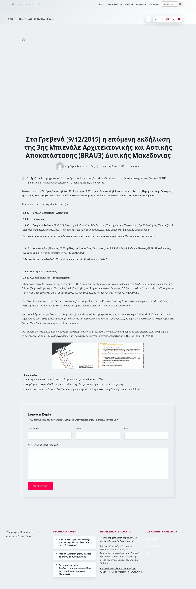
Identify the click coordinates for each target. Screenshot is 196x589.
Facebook (152, 546)
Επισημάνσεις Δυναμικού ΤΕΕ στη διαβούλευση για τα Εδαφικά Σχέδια (65, 379)
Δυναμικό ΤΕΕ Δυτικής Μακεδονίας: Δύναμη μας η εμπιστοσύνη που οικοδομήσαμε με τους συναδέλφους (84, 389)
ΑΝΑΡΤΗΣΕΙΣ (112, 4)
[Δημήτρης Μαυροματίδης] (27, 4)
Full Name (33, 429)
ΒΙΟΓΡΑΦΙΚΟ (141, 4)
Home (9, 18)
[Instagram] (167, 19)
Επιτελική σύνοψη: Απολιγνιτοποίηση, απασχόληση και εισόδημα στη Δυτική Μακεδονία (75, 569)
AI (121, 4)
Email (80, 429)
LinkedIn (152, 538)
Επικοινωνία (136, 571)
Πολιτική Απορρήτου (119, 571)
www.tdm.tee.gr (64, 336)
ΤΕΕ (21, 18)
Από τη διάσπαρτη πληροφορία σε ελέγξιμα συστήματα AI (75, 555)
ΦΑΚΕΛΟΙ (129, 4)
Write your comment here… (43, 445)
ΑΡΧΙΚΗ (102, 4)
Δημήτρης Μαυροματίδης (80, 166)
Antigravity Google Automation (115, 568)
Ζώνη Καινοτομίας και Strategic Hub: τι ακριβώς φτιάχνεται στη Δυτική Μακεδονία (75, 542)
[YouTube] (179, 19)
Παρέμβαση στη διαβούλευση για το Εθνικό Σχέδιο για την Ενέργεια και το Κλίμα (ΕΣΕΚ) (74, 384)
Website (128, 429)
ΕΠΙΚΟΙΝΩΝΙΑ (154, 4)
